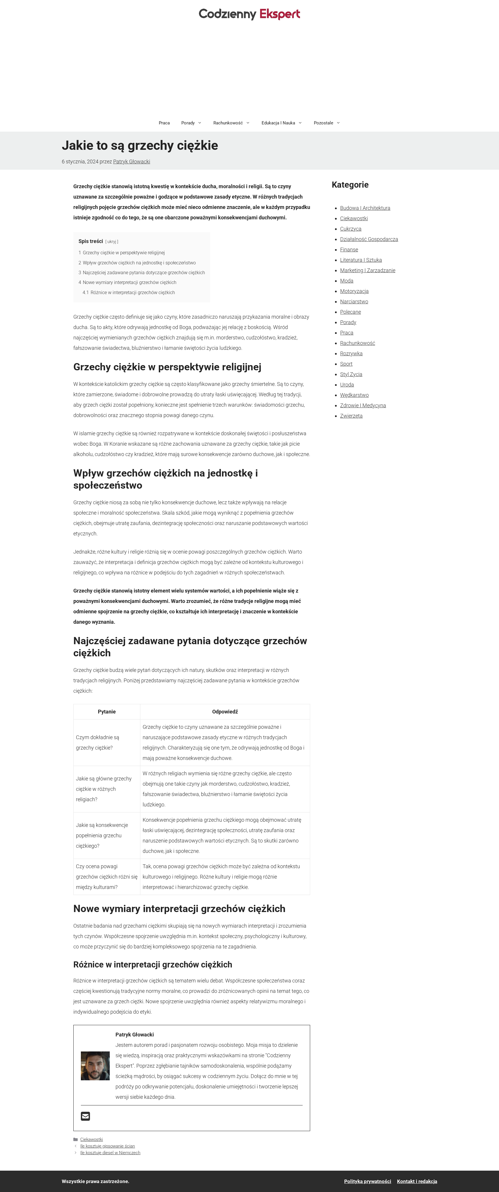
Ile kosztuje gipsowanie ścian (107, 1146)
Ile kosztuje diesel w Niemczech (110, 1152)
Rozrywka (351, 353)
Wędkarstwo (354, 395)
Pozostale (323, 123)
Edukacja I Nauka (278, 123)
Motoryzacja (354, 291)
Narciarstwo (354, 301)
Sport (346, 364)
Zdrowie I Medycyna (363, 405)
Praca (164, 123)
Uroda (347, 385)
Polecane (350, 312)
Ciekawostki (91, 1139)
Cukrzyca (351, 229)
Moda (346, 281)
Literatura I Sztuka (361, 260)
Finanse (349, 249)
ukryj (111, 241)
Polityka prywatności (367, 1181)
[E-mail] (85, 1118)
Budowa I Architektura (365, 208)
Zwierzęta (351, 416)
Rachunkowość (228, 123)
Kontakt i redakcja (417, 1181)
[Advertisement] (249, 71)
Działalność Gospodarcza (369, 239)
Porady (188, 123)
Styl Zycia (351, 374)
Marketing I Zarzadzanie (367, 270)
